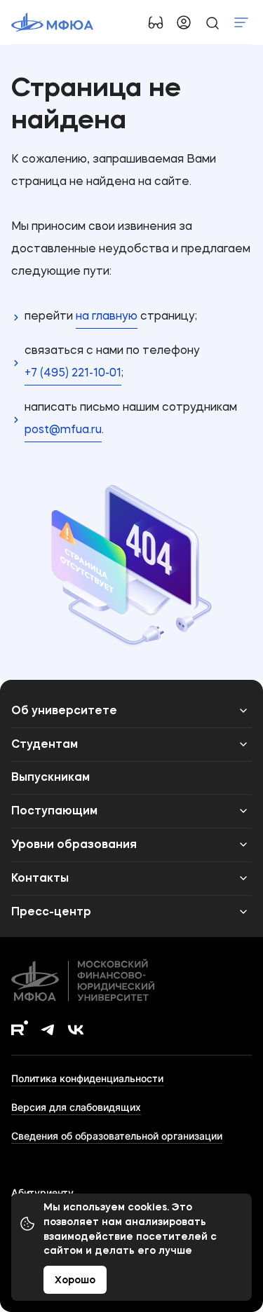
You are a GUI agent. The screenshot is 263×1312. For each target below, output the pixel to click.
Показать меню (241, 22)
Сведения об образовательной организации (116, 1136)
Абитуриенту (42, 1192)
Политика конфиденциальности (87, 1078)
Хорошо (75, 1280)
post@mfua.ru (63, 430)
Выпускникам (50, 778)
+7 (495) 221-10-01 (73, 373)
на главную (106, 316)
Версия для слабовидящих (76, 1107)
